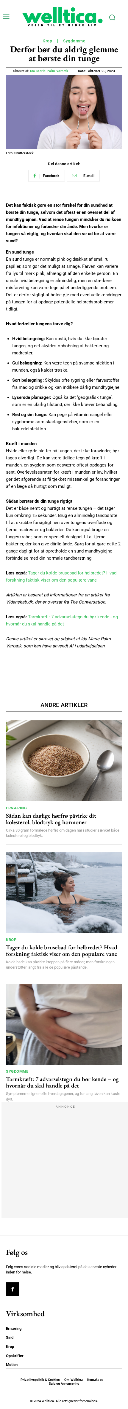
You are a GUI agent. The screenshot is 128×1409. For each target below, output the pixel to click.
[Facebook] (12, 1288)
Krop (47, 41)
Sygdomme (74, 41)
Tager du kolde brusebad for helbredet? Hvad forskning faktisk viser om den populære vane (61, 950)
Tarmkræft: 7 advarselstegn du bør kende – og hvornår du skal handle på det (62, 1082)
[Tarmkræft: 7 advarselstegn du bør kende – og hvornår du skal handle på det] (64, 1024)
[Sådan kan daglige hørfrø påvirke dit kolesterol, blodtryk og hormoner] (64, 760)
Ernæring (16, 808)
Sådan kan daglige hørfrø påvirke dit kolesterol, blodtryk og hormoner (51, 819)
